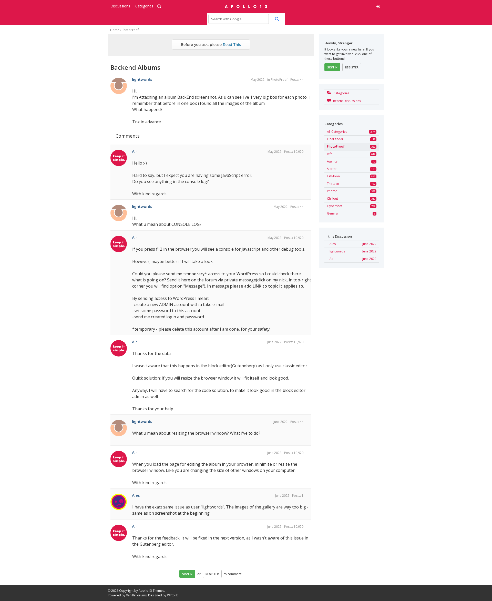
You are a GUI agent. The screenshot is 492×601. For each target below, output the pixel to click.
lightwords (142, 79)
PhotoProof (279, 79)
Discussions (120, 6)
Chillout (332, 198)
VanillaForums (136, 595)
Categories (144, 6)
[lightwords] (118, 86)
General (333, 213)
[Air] (118, 158)
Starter (332, 169)
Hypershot (334, 206)
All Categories (337, 131)
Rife (329, 154)
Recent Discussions (346, 101)
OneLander (335, 139)
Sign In (187, 574)
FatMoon (333, 176)
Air (134, 151)
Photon (332, 191)
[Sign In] (340, 5)
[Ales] (118, 502)
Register (212, 574)
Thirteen (333, 183)
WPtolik (172, 595)
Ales (136, 495)
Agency (332, 161)
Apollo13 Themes (151, 590)
